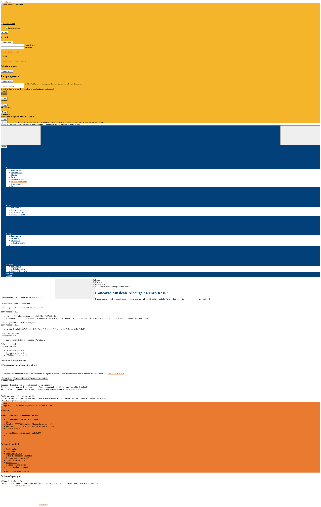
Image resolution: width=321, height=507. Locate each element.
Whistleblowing (12, 463)
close (4, 147)
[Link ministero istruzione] (12, 4)
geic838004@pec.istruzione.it (32, 426)
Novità (98, 282)
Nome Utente (30, 45)
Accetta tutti (39, 378)
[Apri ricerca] (300, 135)
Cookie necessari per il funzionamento (16, 396)
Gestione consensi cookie (16, 465)
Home (97, 280)
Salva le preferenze (20, 401)
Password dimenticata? (10, 52)
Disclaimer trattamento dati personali (15, 485)
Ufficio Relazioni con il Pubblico (19, 456)
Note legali (10, 451)
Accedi (4, 32)
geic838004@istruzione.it (32, 424)
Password (28, 48)
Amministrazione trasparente (17, 467)
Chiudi (4, 98)
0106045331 (15, 422)
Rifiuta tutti (21, 378)
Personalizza (6, 378)
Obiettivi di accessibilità (15, 460)
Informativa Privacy (14, 453)
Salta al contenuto (8, 2)
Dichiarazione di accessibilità (17, 458)
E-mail (27, 84)
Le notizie (99, 284)
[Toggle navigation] (21, 135)
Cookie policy (11, 449)
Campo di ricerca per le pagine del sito (16, 297)
